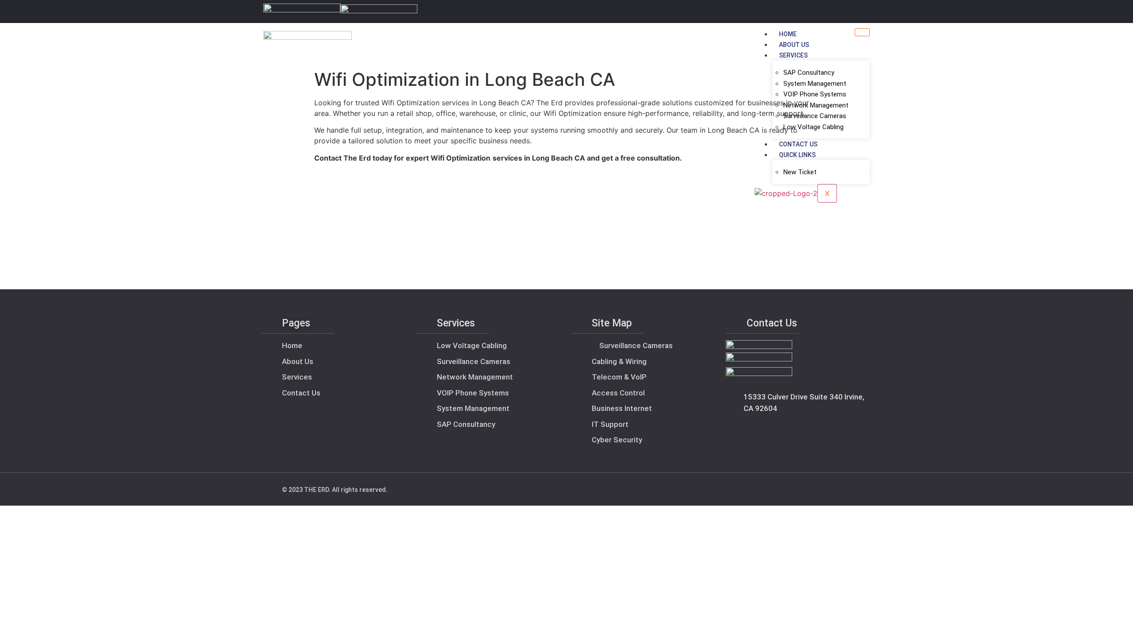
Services (793, 55)
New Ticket (800, 172)
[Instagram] (864, 11)
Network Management (815, 105)
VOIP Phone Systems (814, 94)
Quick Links (797, 154)
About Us (794, 44)
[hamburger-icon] (862, 32)
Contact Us (798, 144)
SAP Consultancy (808, 73)
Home (788, 34)
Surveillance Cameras (814, 116)
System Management (814, 84)
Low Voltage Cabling (813, 127)
